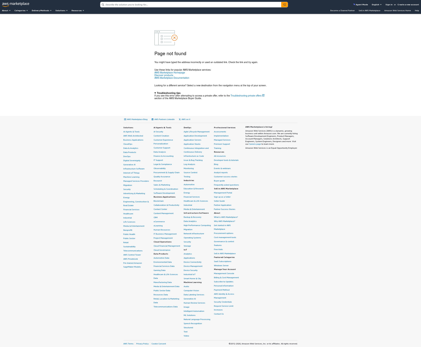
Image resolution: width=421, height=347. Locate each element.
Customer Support (162, 148)
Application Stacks (192, 144)
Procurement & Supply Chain (167, 172)
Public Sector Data (162, 290)
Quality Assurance (162, 176)
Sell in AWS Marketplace (369, 10)
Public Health (129, 234)
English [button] (375, 4)
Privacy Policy (142, 343)
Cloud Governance (162, 250)
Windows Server (221, 265)
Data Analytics (190, 221)
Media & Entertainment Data (166, 286)
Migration (127, 185)
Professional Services (224, 127)
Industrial (127, 217)
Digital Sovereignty (131, 160)
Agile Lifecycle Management (197, 131)
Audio (186, 286)
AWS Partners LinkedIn (164, 119)
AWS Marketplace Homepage (169, 72)
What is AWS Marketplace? (226, 217)
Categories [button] (19, 10)
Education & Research (194, 188)
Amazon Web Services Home (397, 10)
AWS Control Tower (132, 255)
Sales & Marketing (162, 185)
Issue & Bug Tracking (193, 160)
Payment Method (222, 290)
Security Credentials (223, 302)
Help (417, 10)
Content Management (163, 213)
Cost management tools (225, 237)
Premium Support (222, 144)
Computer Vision (191, 290)
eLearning (158, 225)
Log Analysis (189, 164)
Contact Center (160, 209)
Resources (219, 152)
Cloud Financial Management (167, 246)
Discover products (163, 75)
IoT (185, 249)
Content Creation (161, 135)
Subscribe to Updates (223, 281)
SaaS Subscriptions (222, 261)
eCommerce (159, 221)
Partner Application (222, 205)
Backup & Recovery (192, 217)
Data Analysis (160, 152)
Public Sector (129, 238)
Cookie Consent (158, 343)
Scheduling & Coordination (166, 189)
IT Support (158, 160)
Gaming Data (159, 270)
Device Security (191, 270)
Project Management (163, 238)
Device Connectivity (192, 262)
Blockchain (159, 201)
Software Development (164, 193)
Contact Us (219, 314)
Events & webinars (222, 168)
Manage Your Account (225, 269)
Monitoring (189, 168)
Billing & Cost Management (226, 277)
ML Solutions (190, 315)
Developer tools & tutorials (226, 160)
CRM (156, 217)
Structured (188, 327)
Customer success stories (225, 176)
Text (185, 331)
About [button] (5, 10)
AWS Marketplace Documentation (171, 77)
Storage (187, 246)
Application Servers (192, 140)
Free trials (218, 249)
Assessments (220, 131)
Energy (126, 197)
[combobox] (190, 4)
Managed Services (222, 140)
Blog (216, 164)
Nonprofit (127, 230)
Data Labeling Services (194, 294)
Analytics (188, 254)
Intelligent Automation (194, 311)
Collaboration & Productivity (166, 205)
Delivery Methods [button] (40, 10)
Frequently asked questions (226, 185)
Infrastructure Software (134, 168)
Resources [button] (77, 10)
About (217, 213)
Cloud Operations (163, 241)
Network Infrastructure (194, 233)
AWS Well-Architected (133, 135)
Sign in (389, 4)
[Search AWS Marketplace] (284, 4)
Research (158, 180)
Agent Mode (362, 4)
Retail (125, 242)
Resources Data (161, 294)
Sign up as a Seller (222, 197)
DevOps (127, 156)
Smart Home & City (192, 278)
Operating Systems (192, 237)
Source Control (190, 172)
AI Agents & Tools (131, 131)
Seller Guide (219, 201)
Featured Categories (224, 257)
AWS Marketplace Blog (137, 119)
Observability (160, 168)
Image (186, 307)
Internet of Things (131, 173)
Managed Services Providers (136, 181)
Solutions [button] (60, 10)
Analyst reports (221, 172)
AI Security (158, 131)
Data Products (129, 152)
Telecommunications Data (166, 306)
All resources (220, 156)
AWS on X (186, 119)
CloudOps (127, 144)
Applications (189, 258)
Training (217, 148)
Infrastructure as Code (194, 156)
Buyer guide (219, 180)
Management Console (224, 273)
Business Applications (133, 140)
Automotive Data (161, 258)
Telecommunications (133, 250)
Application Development (195, 135)
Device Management (193, 266)
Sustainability (129, 246)
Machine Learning (131, 177)
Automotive (189, 184)
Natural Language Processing (197, 319)
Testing (187, 176)
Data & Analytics (130, 148)
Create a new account (408, 4)
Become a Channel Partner (342, 10)
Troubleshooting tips (169, 93)
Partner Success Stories (224, 209)
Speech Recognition (193, 323)
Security (127, 189)
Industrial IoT (190, 274)
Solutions (128, 127)
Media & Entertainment (133, 226)
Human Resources (162, 229)
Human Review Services (194, 303)
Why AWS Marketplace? (224, 221)
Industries (189, 180)
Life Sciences (129, 222)
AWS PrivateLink (130, 259)
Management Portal (223, 192)
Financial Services (131, 209)
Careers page (255, 144)
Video (186, 335)
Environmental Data (163, 262)
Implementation (221, 135)
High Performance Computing (197, 225)
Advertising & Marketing (134, 193)
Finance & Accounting (163, 156)
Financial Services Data (164, 266)
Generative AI (129, 164)
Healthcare (128, 213)
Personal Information (224, 285)
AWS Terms (128, 343)
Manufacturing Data (163, 282)
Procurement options (223, 233)
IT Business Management (165, 234)
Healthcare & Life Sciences (196, 201)
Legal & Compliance (163, 164)
